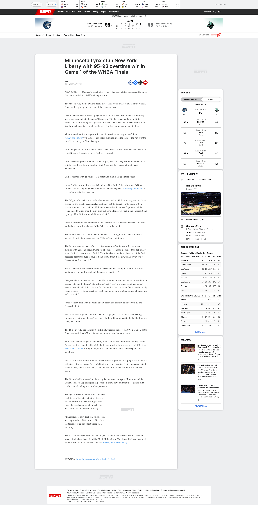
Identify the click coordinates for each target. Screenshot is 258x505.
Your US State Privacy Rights (104, 490)
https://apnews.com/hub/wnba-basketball (95, 459)
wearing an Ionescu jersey (115, 442)
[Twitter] (140, 82)
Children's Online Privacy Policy (130, 490)
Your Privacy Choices (75, 493)
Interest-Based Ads (152, 490)
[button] (214, 12)
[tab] (190, 99)
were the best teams (74, 348)
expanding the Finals (132, 188)
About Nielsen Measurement (173, 490)
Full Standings (200, 332)
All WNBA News (201, 406)
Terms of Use (72, 490)
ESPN (45, 12)
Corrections (134, 493)
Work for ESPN (121, 493)
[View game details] (201, 122)
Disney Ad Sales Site (105, 493)
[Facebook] (130, 82)
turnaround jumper (74, 137)
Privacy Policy (85, 490)
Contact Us (90, 493)
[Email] (145, 82)
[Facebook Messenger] (135, 82)
